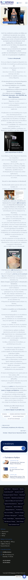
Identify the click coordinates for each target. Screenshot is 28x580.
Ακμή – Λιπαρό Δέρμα (8, 518)
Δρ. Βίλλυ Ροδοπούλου (18, 416)
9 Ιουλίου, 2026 (13, 474)
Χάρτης (4, 533)
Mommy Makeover (18, 506)
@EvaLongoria (21, 203)
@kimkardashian (16, 270)
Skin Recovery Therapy (9, 521)
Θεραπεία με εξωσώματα (17, 497)
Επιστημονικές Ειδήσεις (9, 22)
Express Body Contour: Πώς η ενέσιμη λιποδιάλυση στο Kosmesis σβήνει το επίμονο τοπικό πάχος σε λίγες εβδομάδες (17, 477)
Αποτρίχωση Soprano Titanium (10, 494)
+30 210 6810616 (6, 562)
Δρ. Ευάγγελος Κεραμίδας (14, 418)
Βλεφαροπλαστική (10, 509)
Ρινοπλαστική (19, 509)
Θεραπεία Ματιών (20, 518)
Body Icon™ (21, 503)
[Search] (23, 448)
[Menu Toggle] (26, 3)
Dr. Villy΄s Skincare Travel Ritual (17, 470)
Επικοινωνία (5, 531)
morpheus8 (7, 416)
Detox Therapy (20, 521)
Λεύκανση (21, 515)
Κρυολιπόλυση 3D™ (8, 491)
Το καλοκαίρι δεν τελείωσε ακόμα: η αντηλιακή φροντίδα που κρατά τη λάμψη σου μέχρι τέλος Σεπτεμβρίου (17, 463)
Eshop (3, 535)
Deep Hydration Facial (14, 524)
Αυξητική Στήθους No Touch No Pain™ (14, 500)
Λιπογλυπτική (9, 506)
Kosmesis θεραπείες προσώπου (18, 414)
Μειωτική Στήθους (8, 512)
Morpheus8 (22, 494)
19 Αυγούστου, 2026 (14, 460)
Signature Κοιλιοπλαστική (10, 503)
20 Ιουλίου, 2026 (13, 467)
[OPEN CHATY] (24, 576)
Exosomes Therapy (19, 512)
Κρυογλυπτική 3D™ (19, 491)
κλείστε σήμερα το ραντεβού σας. (15, 409)
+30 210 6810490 (6, 560)
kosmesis (4, 414)
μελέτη (11, 386)
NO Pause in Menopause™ (11, 515)
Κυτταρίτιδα (7, 497)
